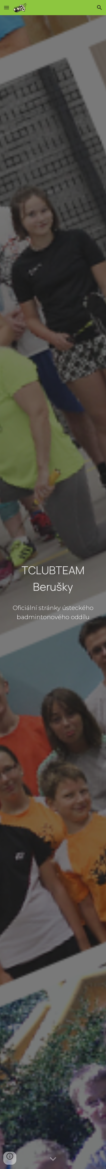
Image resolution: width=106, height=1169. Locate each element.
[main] (53, 579)
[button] (6, 7)
